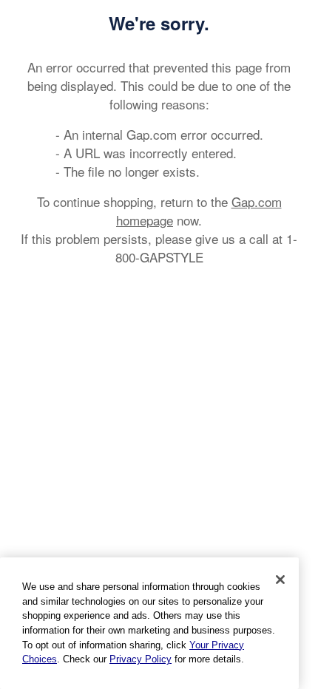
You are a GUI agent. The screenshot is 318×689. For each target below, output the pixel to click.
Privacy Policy (140, 659)
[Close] (280, 579)
